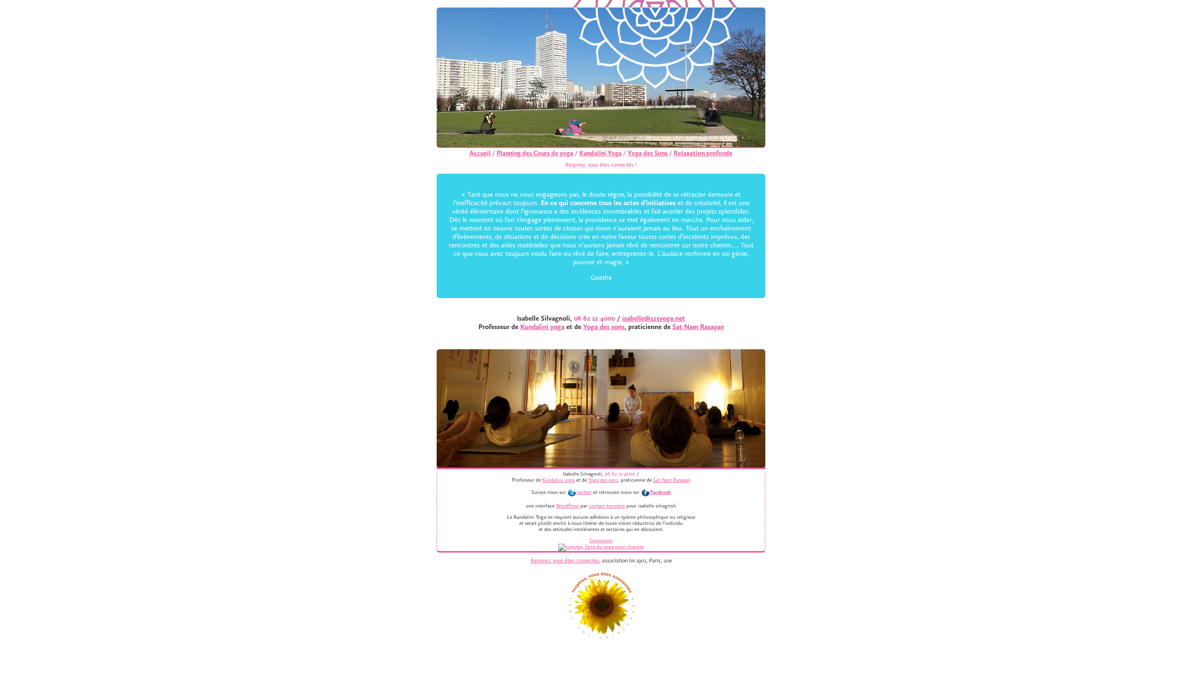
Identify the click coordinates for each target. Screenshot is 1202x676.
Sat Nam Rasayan (698, 327)
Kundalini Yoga (600, 153)
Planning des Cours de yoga (535, 153)
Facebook (660, 492)
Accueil (480, 153)
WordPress (567, 506)
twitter (584, 492)
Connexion (601, 541)
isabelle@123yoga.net (653, 318)
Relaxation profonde (703, 153)
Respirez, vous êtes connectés (565, 560)
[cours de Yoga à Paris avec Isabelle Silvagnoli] (601, 547)
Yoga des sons (603, 327)
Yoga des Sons (648, 153)
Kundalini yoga (542, 327)
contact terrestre (607, 506)
